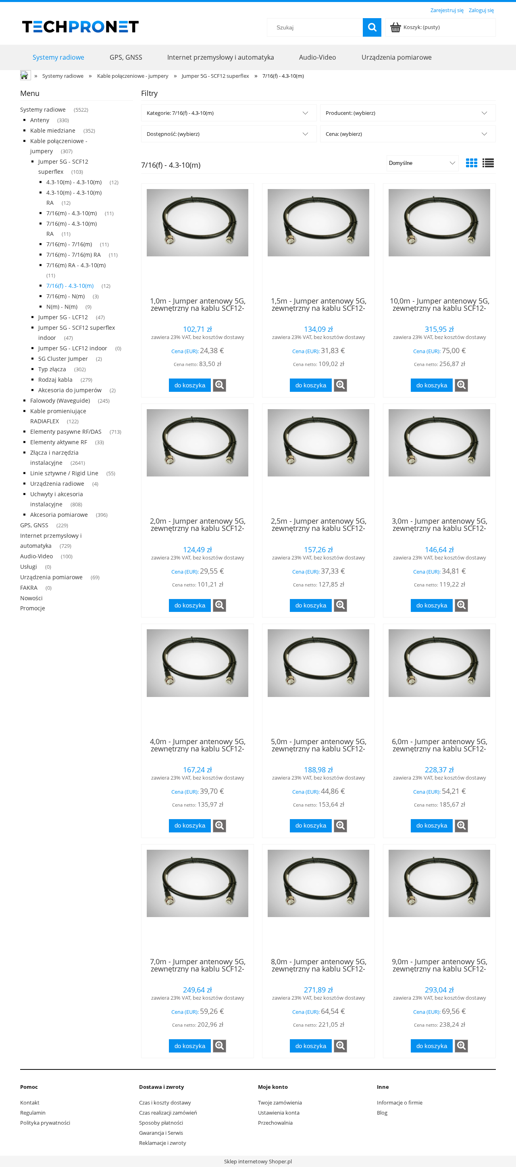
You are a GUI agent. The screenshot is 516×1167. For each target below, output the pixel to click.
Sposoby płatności (161, 1122)
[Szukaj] (372, 27)
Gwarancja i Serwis (161, 1132)
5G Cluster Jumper (63, 358)
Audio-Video (36, 556)
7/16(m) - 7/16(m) (69, 244)
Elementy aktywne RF (58, 442)
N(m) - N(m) (61, 306)
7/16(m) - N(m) (65, 296)
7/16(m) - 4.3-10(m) (71, 213)
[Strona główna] (80, 25)
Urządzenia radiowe (57, 483)
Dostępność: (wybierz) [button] (173, 133)
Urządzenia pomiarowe (51, 577)
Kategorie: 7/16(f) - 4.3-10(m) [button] (180, 112)
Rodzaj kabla (55, 379)
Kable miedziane (52, 130)
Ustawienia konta (279, 1112)
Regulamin (33, 1112)
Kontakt (30, 1102)
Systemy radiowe (43, 109)
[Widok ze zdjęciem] (471, 163)
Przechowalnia (275, 1122)
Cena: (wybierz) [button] (344, 133)
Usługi (28, 566)
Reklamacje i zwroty (162, 1142)
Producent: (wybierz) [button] (350, 112)
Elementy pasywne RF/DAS (66, 431)
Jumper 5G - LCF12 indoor (72, 348)
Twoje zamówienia (280, 1102)
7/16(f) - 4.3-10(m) (70, 285)
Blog (382, 1112)
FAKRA (28, 587)
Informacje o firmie (399, 1102)
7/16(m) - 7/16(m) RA (73, 254)
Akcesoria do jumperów (70, 390)
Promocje (32, 608)
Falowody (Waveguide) (60, 400)
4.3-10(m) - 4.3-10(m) (74, 182)
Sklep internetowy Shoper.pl (258, 1161)
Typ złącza (52, 369)
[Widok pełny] (488, 163)
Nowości (31, 598)
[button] (219, 385)
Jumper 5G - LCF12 (63, 317)
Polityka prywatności (45, 1122)
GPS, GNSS (34, 525)
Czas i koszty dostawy (165, 1102)
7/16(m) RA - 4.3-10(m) (76, 265)
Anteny (39, 120)
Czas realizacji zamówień (168, 1112)
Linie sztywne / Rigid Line (64, 473)
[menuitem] (58, 57)
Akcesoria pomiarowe (59, 514)
